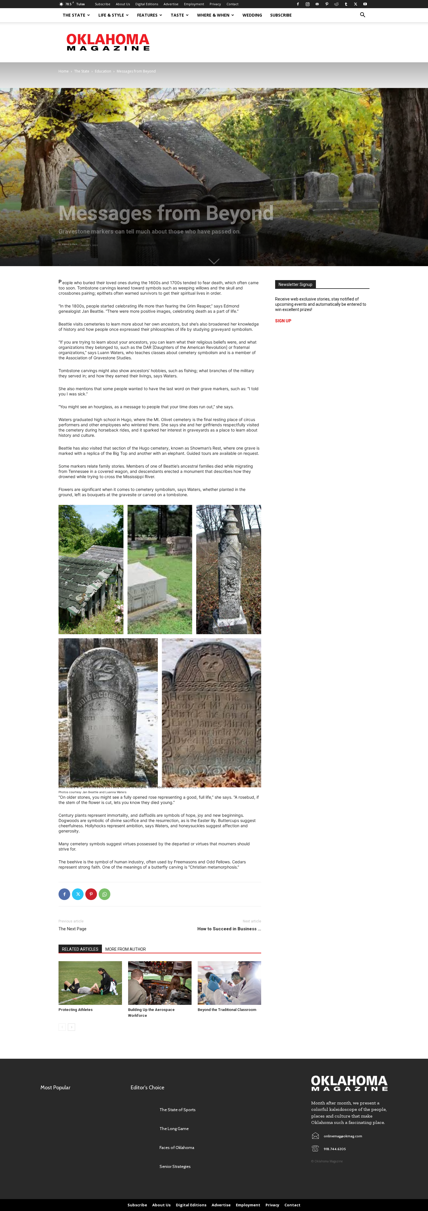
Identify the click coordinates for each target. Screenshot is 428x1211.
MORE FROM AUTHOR (125, 949)
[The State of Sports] (142, 1110)
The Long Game (174, 1128)
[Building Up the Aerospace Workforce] (160, 983)
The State (74, 15)
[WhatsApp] (104, 894)
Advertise (171, 4)
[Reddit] (336, 4)
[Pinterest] (326, 4)
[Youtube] (365, 4)
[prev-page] (62, 1027)
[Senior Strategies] (142, 1167)
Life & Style (111, 15)
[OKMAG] (349, 1083)
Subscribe (102, 4)
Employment (194, 4)
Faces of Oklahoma (177, 1147)
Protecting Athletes (76, 1009)
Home (64, 71)
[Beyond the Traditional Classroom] (229, 983)
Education (103, 71)
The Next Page (72, 928)
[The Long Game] (142, 1129)
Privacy (215, 4)
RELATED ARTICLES (80, 949)
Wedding (252, 15)
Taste (177, 15)
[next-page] (71, 1027)
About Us (123, 4)
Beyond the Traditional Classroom (227, 1009)
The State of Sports (178, 1109)
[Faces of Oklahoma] (142, 1148)
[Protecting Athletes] (90, 983)
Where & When (213, 15)
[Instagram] (307, 4)
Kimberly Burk (69, 244)
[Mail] (317, 4)
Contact (232, 4)
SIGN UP (283, 321)
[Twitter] (355, 4)
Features (147, 15)
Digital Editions (146, 4)
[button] (362, 15)
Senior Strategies (175, 1166)
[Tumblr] (346, 4)
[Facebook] (297, 4)
